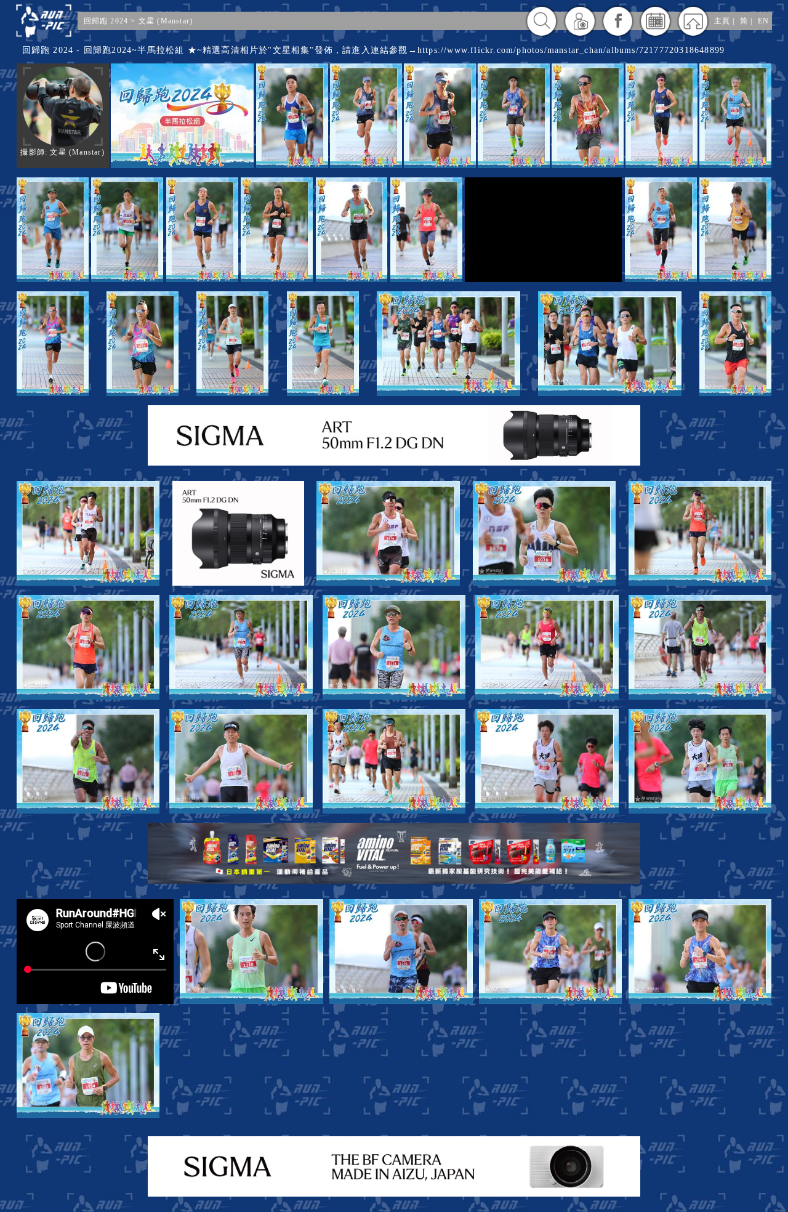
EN (763, 21)
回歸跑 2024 (106, 21)
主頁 (722, 21)
